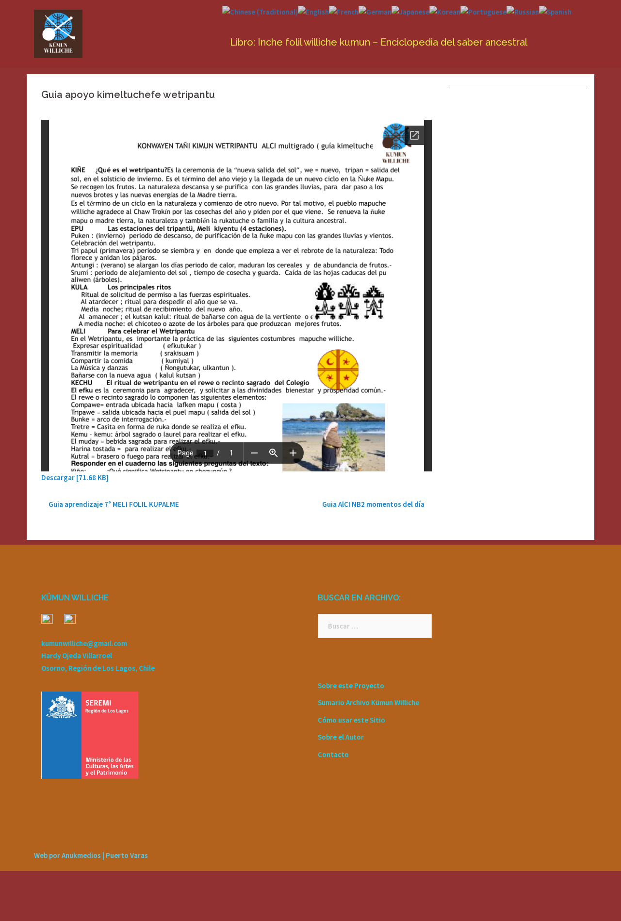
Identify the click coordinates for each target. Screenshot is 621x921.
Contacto (333, 754)
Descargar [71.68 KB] (75, 477)
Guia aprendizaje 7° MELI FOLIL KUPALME (114, 504)
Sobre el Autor (341, 737)
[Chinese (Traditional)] (260, 11)
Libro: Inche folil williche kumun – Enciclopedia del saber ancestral (378, 42)
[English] (313, 11)
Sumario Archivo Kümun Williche (368, 702)
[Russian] (523, 11)
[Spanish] (555, 11)
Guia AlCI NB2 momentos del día (373, 504)
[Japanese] (410, 11)
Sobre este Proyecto (351, 685)
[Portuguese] (483, 11)
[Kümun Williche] (58, 33)
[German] (375, 11)
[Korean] (444, 11)
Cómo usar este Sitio (351, 720)
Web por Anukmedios (67, 855)
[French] (344, 11)
